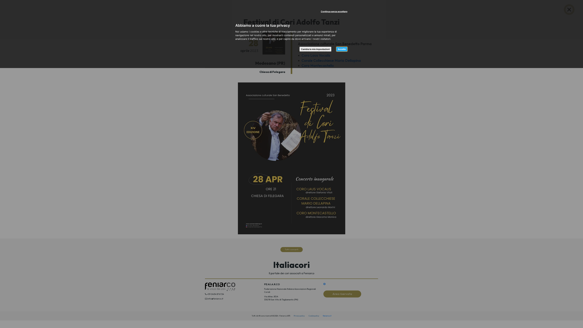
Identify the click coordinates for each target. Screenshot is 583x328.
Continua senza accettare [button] (334, 11)
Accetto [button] (342, 49)
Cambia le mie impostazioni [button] (315, 49)
